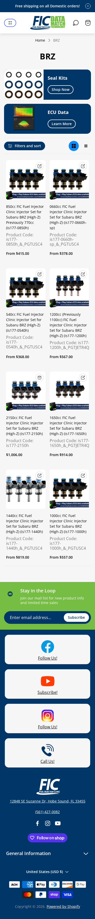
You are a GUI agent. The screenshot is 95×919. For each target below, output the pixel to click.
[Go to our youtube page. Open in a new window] (58, 823)
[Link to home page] (47, 787)
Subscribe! (47, 692)
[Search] (75, 22)
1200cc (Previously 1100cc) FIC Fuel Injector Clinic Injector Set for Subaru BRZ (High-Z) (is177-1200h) (68, 325)
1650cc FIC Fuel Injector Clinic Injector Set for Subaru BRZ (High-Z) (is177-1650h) (68, 425)
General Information (28, 853)
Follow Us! (47, 658)
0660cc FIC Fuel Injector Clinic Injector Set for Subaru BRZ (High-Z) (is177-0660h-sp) (68, 217)
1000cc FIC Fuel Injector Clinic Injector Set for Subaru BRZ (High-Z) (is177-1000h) (68, 523)
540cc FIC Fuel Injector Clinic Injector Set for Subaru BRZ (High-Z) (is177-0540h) (25, 322)
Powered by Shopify (63, 906)
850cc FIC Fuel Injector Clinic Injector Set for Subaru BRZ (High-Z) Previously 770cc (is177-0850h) (25, 217)
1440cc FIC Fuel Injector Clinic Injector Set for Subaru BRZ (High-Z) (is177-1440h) (24, 523)
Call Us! (47, 761)
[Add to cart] (39, 378)
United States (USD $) (44, 871)
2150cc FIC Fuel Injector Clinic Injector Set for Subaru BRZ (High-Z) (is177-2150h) (24, 425)
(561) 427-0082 (47, 811)
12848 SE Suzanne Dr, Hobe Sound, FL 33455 (47, 801)
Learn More (62, 123)
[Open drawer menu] (10, 23)
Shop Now (60, 89)
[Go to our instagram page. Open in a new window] (48, 823)
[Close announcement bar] (88, 6)
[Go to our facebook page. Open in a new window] (37, 823)
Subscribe (76, 617)
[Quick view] (39, 166)
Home (40, 40)
